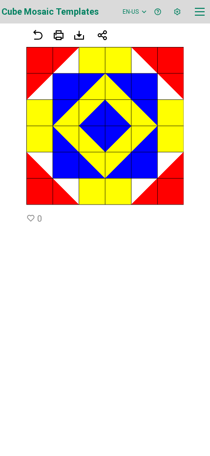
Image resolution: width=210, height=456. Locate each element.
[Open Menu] (58, 35)
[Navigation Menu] (200, 12)
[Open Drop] (177, 12)
